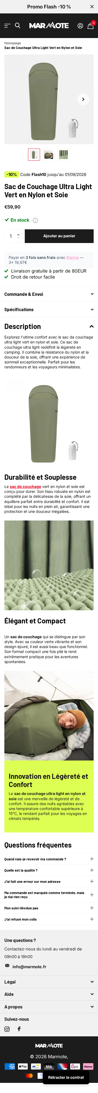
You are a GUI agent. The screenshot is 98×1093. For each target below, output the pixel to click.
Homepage (12, 43)
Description (22, 326)
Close (92, 6)
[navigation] (34, 155)
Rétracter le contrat (66, 1077)
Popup (35, 220)
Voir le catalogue (7, 26)
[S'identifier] (80, 25)
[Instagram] (7, 1029)
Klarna (72, 257)
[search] (17, 25)
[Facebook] (19, 1029)
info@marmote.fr (29, 966)
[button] (83, 99)
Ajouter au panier (59, 235)
